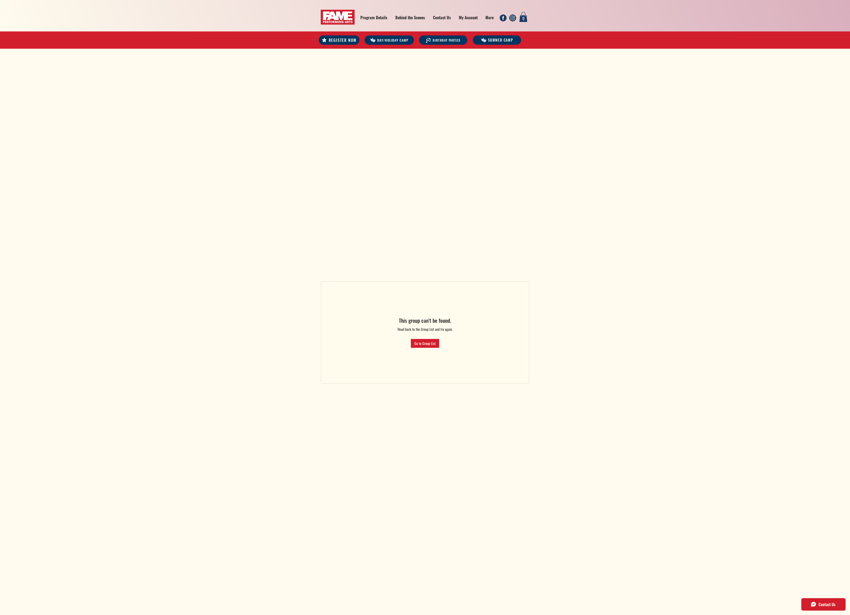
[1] (503, 17)
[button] (373, 17)
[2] (512, 17)
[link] (523, 17)
